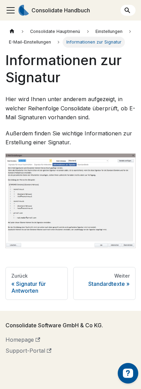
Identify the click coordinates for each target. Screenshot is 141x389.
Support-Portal (25, 350)
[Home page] (11, 31)
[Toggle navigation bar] (10, 10)
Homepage (19, 339)
